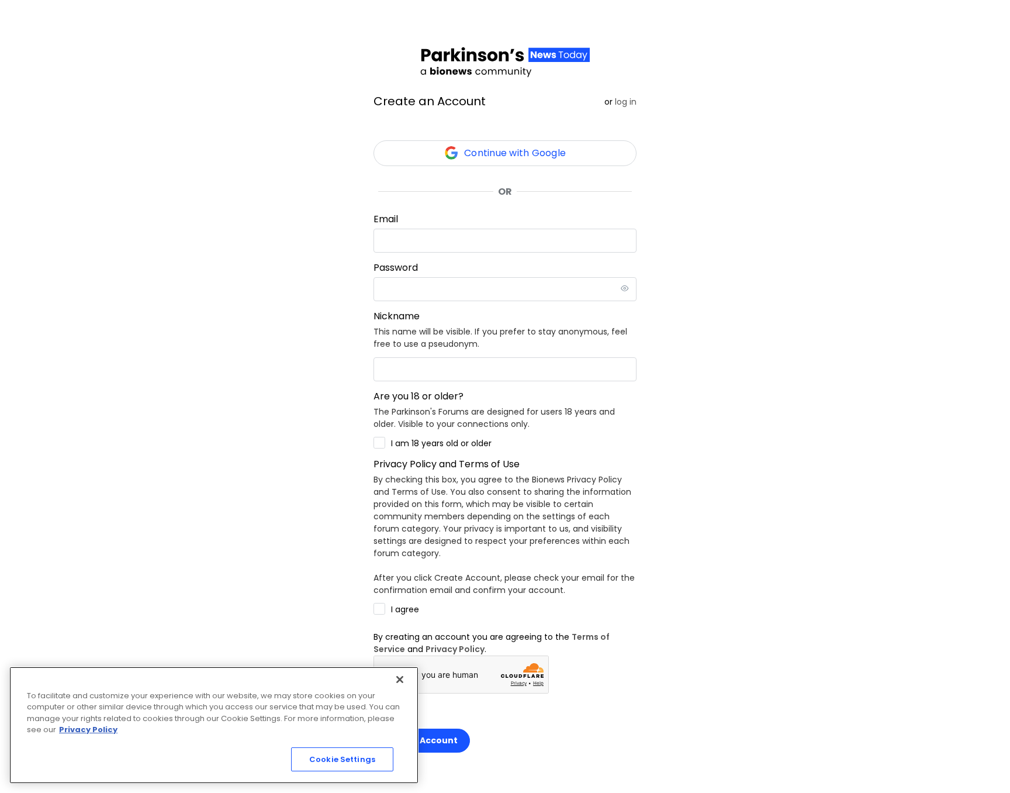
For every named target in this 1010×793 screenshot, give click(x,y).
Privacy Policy (455, 649)
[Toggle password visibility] (625, 289)
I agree (405, 609)
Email (385, 219)
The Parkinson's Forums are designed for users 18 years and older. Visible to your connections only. (494, 418)
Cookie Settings (342, 759)
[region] (213, 725)
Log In (626, 102)
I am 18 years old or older (441, 443)
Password (395, 267)
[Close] (400, 679)
